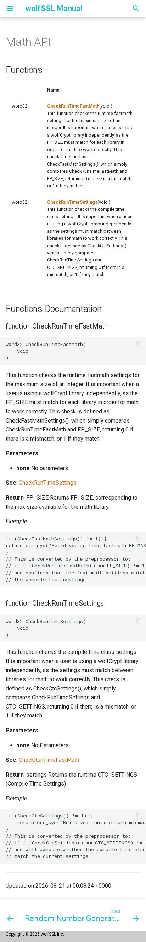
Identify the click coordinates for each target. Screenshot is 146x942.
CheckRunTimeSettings (72, 202)
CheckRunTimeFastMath (73, 106)
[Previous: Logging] (9, 915)
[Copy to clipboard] (139, 344)
